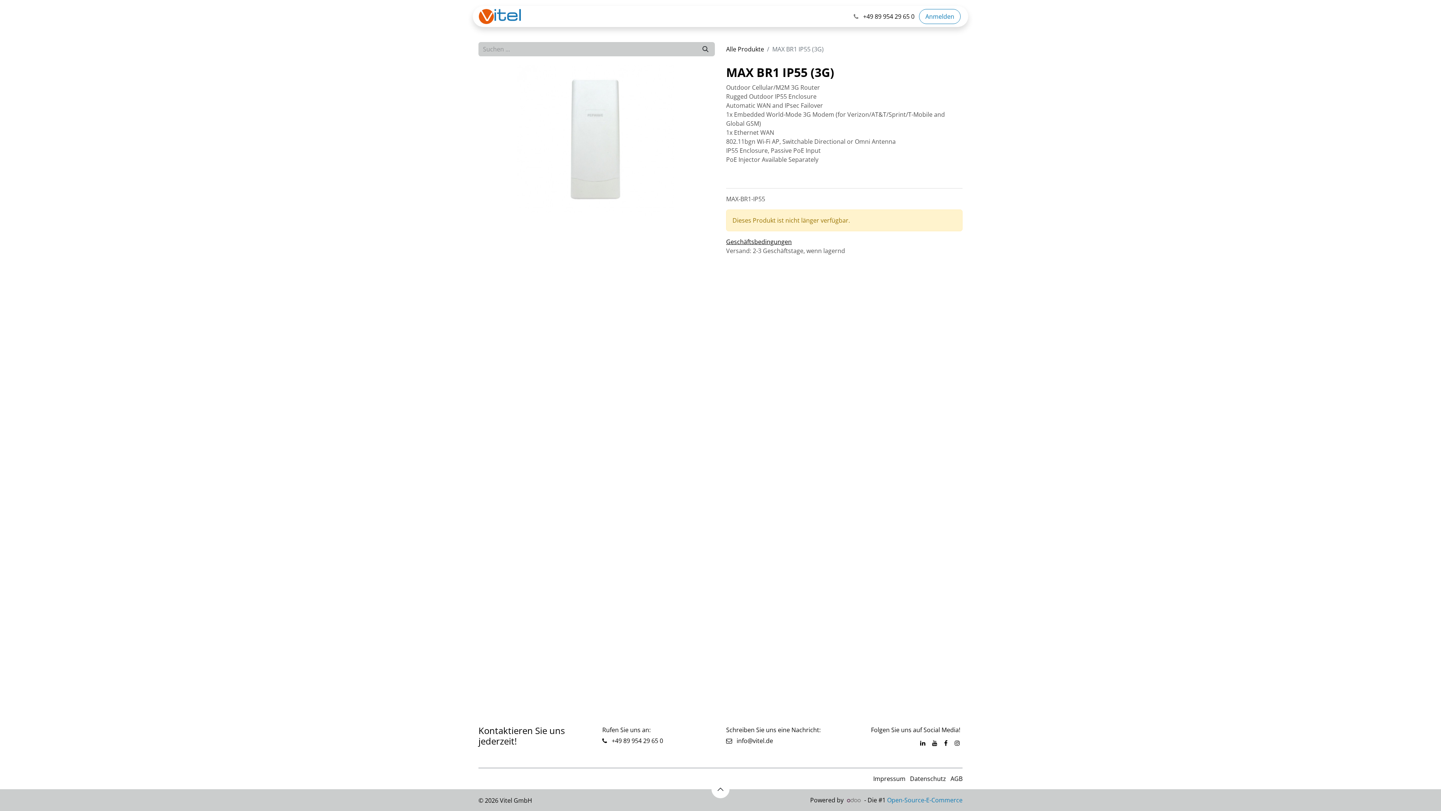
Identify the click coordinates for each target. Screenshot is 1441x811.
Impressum (889, 779)
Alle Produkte (745, 49)
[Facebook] (946, 743)
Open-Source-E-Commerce (925, 800)
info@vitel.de (752, 741)
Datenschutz (928, 779)
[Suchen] (705, 49)
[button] (720, 789)
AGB (957, 779)
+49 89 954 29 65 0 (636, 741)
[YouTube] (935, 743)
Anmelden (939, 16)
